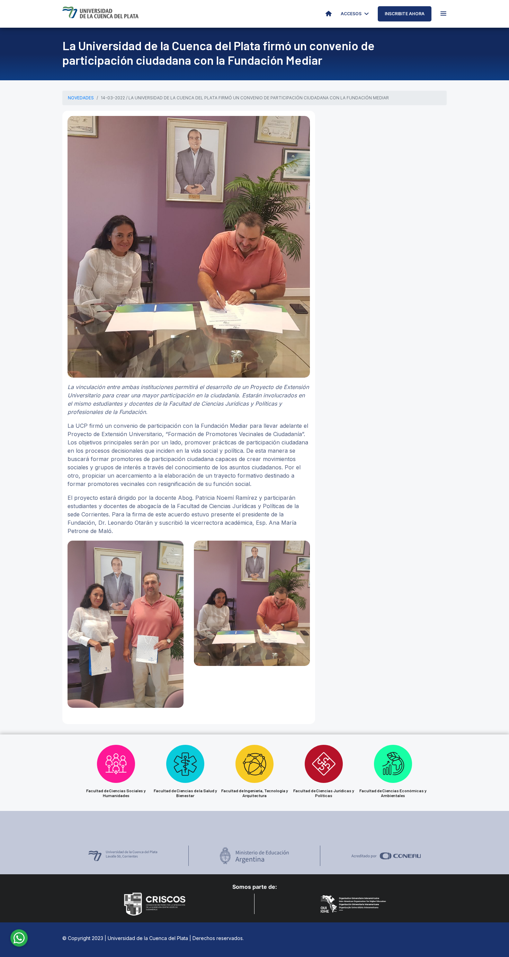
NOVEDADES (81, 97)
